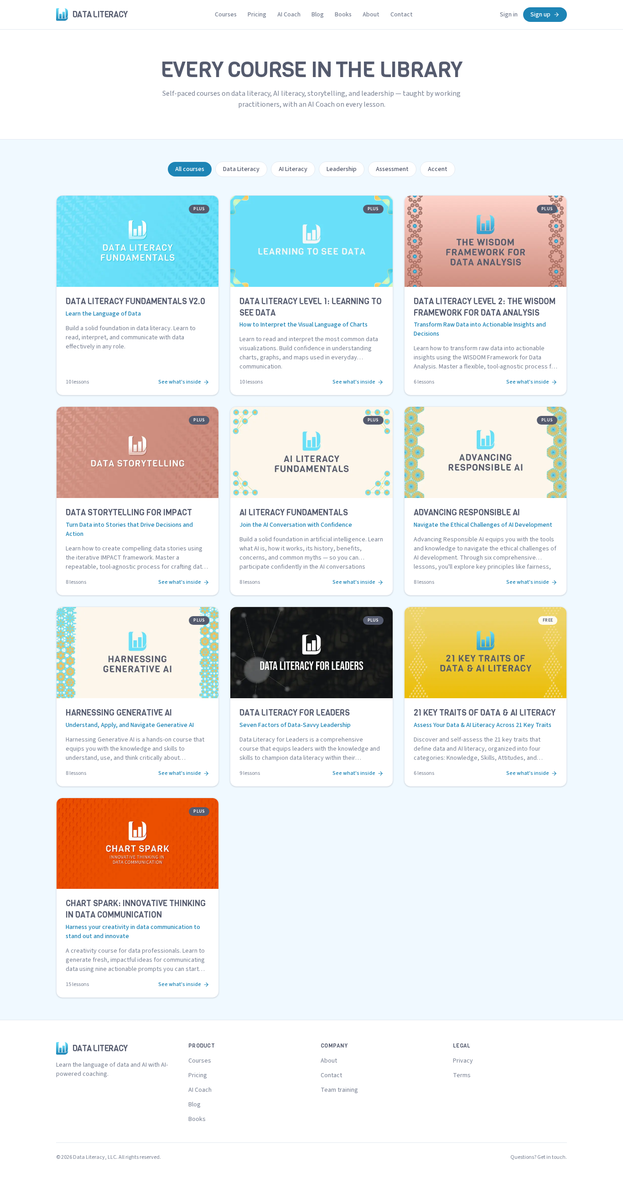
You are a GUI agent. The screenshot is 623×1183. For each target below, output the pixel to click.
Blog (318, 14)
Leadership (342, 169)
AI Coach (289, 14)
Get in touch (551, 1157)
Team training (339, 1090)
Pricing (257, 14)
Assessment (392, 169)
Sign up (540, 14)
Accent (437, 169)
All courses (189, 169)
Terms (462, 1075)
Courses (226, 14)
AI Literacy (293, 169)
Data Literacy (241, 169)
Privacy (463, 1060)
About (371, 14)
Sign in (509, 14)
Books (343, 14)
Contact (401, 14)
